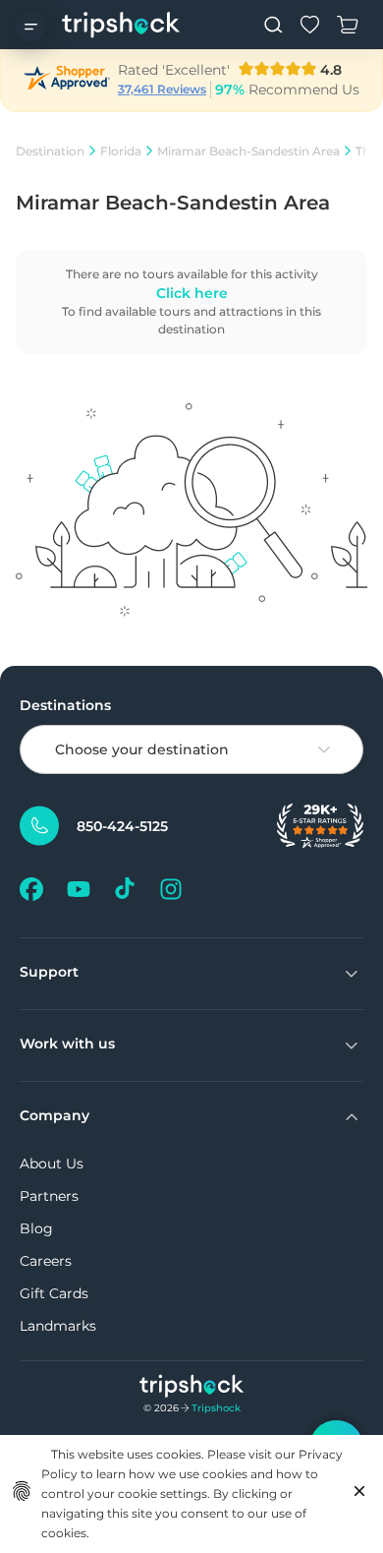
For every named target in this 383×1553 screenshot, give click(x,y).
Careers (46, 1261)
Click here (192, 293)
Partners (49, 1196)
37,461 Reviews (162, 89)
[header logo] (121, 24)
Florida (120, 151)
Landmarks (58, 1326)
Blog (36, 1228)
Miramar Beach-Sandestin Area (248, 151)
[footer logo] (192, 1388)
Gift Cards (54, 1293)
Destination (50, 151)
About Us (51, 1163)
